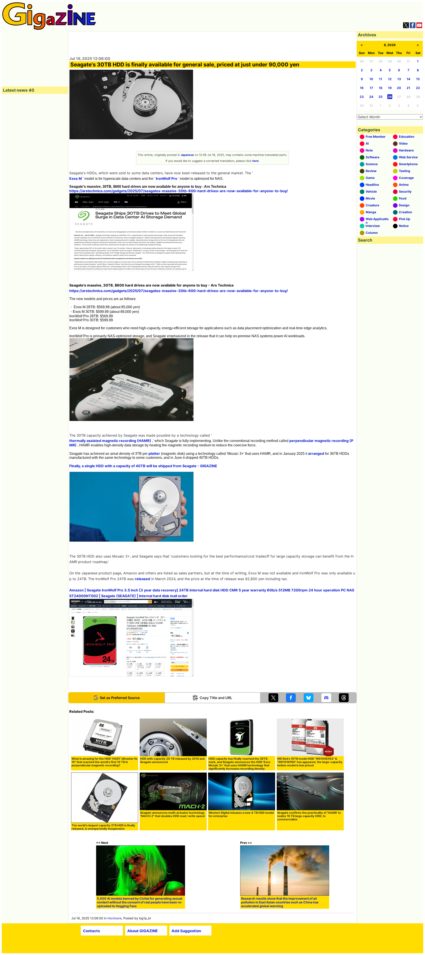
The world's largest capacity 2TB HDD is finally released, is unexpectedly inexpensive (103, 827)
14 (408, 79)
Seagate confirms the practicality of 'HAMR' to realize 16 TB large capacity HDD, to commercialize (309, 816)
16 (361, 88)
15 (418, 79)
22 (418, 88)
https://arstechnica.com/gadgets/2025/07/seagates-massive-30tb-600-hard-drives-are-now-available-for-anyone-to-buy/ (178, 191)
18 (380, 88)
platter (154, 453)
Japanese (187, 155)
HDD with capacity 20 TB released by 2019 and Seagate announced (172, 760)
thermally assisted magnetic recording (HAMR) (110, 440)
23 (362, 97)
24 (371, 97)
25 (380, 97)
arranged (316, 453)
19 (390, 88)
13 (399, 79)
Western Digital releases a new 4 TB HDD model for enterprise (241, 814)
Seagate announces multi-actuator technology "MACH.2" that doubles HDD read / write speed (172, 814)
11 (380, 79)
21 (408, 88)
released (142, 579)
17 (371, 88)
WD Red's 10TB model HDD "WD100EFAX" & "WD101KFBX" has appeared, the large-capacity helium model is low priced (309, 762)
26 (390, 97)
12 (390, 79)
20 (399, 88)
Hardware (114, 918)
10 (371, 79)
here (255, 161)
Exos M (75, 178)
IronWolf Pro (166, 178)
